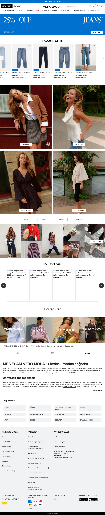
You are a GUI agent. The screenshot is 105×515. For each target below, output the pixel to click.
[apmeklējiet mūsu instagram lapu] (58, 499)
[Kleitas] (26, 198)
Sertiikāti (5, 461)
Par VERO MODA (10, 432)
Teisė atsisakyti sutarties (35, 473)
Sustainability (6, 456)
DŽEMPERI (58, 420)
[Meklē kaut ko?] (85, 5)
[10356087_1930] (26, 166)
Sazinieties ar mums (34, 463)
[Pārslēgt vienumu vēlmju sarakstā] (18, 45)
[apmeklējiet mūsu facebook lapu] (55, 499)
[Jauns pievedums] (26, 117)
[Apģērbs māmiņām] (13, 329)
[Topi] (79, 133)
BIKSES (32, 420)
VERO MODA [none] (6, 6)
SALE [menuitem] (37, 10)
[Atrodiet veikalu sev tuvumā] (90, 6)
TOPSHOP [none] (17, 6)
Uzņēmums (57, 437)
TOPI (6, 420)
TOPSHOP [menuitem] (45, 10)
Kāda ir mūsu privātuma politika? (38, 477)
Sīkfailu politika (32, 482)
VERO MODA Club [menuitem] (94, 10)
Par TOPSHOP (6, 442)
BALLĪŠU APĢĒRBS (86, 420)
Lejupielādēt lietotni (8, 451)
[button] (10, 57)
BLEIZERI (83, 407)
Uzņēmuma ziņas (59, 446)
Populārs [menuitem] (30, 10)
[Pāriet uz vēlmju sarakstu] (98, 6)
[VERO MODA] (52, 7)
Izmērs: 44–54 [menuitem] (65, 10)
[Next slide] (103, 58)
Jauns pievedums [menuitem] (10, 10)
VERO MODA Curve (69, 386)
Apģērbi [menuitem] (21, 10)
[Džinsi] (52, 24)
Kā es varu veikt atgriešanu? (36, 458)
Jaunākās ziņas (6, 446)
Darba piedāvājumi (59, 442)
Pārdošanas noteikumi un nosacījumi (39, 468)
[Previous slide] (1, 58)
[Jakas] (79, 198)
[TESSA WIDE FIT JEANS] (52, 241)
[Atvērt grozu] (102, 6)
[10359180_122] (79, 166)
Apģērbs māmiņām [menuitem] (78, 10)
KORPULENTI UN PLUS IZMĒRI (63, 408)
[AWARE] (39, 329)
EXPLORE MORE (52, 309)
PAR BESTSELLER (61, 432)
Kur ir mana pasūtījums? (35, 442)
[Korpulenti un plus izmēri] (92, 329)
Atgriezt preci (32, 453)
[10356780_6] (79, 101)
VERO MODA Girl (61, 384)
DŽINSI (32, 407)
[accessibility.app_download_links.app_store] (93, 501)
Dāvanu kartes (6, 466)
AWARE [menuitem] (54, 10)
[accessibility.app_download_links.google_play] (83, 501)
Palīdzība (32, 432)
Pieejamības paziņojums (10, 471)
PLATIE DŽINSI (60, 414)
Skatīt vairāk (97, 390)
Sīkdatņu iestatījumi (52, 513)
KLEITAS (8, 414)
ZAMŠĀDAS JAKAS (36, 414)
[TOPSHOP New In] (65, 329)
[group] (10, 62)
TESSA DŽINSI (85, 414)
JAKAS (7, 407)
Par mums (5, 437)
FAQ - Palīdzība (33, 437)
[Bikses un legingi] (79, 219)
